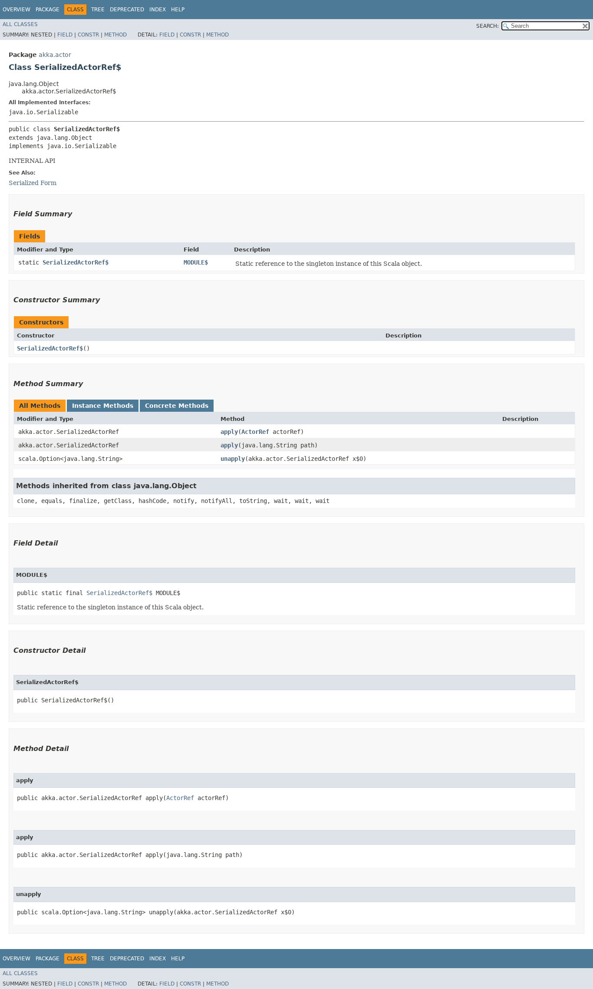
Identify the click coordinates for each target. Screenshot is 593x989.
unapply (233, 458)
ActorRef (255, 431)
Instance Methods (102, 405)
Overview (16, 10)
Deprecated (127, 10)
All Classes (20, 24)
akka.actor (55, 54)
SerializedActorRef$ (76, 262)
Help (177, 10)
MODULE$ (196, 262)
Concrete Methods (176, 405)
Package (47, 10)
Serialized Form (32, 182)
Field (64, 35)
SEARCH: (487, 26)
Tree (98, 10)
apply (229, 431)
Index (157, 10)
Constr (88, 35)
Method (115, 35)
